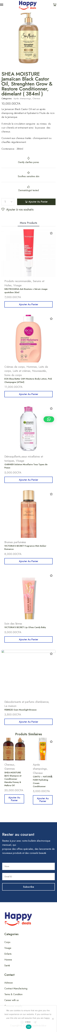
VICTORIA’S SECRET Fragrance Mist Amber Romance (25, 547)
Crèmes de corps (14, 367)
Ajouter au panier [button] (28, 304)
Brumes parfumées (15, 542)
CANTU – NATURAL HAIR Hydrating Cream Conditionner (43, 781)
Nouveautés (39, 371)
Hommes (31, 367)
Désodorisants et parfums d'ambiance (26, 702)
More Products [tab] (28, 223)
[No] (52, 1018)
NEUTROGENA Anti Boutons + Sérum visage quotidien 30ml (26, 290)
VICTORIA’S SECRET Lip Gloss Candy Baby (25, 627)
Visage (17, 285)
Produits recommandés (17, 281)
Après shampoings (22, 98)
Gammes (9, 769)
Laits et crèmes (21, 371)
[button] (1, 4)
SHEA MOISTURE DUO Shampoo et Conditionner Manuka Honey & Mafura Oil (12, 779)
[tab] (28, 223)
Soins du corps (13, 375)
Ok (28, 1027)
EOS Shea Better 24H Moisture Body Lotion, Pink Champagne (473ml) (28, 380)
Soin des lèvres (13, 624)
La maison (10, 706)
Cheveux (36, 98)
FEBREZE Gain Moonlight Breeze (20, 709)
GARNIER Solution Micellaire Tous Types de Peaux (26, 466)
